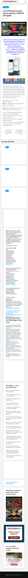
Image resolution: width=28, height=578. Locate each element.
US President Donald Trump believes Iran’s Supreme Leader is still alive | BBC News (14, 418)
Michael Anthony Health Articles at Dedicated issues (13, 315)
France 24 (6, 7)
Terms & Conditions (10, 290)
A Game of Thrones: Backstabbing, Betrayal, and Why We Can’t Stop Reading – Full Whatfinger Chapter (13, 331)
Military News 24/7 (10, 253)
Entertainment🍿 (14, 235)
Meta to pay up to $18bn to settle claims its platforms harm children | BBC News (13, 413)
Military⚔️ (8, 235)
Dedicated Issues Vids (11, 281)
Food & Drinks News (10, 279)
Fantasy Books (9, 264)
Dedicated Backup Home (11, 293)
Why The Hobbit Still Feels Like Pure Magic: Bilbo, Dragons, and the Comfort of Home (14, 339)
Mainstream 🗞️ (10, 237)
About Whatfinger (10, 289)
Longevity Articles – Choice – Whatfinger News (12, 312)
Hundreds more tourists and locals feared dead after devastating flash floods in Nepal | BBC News (13, 438)
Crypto (7, 236)
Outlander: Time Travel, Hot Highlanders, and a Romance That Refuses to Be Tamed (13, 343)
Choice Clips (8, 256)
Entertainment (9, 254)
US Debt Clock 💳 (13, 241)
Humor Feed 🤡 (14, 239)
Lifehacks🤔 (8, 239)
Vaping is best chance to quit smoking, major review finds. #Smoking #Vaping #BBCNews (12, 451)
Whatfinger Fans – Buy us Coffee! (13, 301)
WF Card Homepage (10, 283)
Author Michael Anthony (11, 284)
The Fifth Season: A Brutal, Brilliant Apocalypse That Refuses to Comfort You (14, 351)
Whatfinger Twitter (10, 292)
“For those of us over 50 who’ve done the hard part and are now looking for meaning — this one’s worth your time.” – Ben (14, 304)
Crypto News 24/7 (10, 275)
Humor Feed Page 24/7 (11, 269)
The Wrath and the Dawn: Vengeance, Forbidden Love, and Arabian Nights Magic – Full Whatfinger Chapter (14, 335)
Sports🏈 (12, 236)
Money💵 (20, 235)
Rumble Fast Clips (10, 250)
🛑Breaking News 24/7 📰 (11, 230)
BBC (7, 168)
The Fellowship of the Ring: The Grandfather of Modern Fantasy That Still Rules (13, 355)
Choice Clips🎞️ (12, 232)
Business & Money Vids (11, 260)
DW (7, 147)
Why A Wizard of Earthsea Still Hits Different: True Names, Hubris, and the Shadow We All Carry (14, 347)
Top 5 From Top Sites (10, 297)
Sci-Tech (20, 236)
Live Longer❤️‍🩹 (13, 240)
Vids (7, 249)
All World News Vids (10, 259)
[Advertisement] (14, 218)
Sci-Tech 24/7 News (10, 273)
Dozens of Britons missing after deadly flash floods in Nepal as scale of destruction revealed (14, 432)
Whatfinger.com (20, 574)
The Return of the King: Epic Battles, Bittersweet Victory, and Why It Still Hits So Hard (13, 326)
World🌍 (16, 236)
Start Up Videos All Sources (12, 280)
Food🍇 (7, 241)
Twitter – (16, 237)
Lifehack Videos (9, 263)
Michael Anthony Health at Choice (13, 310)
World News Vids (9, 257)
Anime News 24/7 (9, 277)
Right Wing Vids (9, 300)
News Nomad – (13, 268)
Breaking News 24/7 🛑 (11, 248)
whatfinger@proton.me (13, 288)
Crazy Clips (8, 298)
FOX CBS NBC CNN (10, 252)
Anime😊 (18, 240)
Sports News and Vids (10, 261)
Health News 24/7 (10, 276)
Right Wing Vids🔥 (11, 233)
